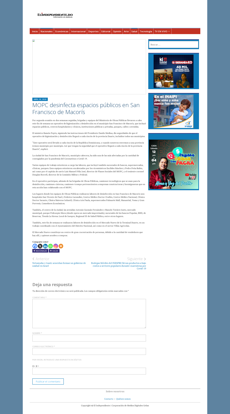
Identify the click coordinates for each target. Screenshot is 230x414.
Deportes (93, 31)
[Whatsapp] (50, 246)
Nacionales (46, 31)
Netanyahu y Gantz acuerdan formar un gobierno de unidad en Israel (59, 262)
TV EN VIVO (161, 31)
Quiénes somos (123, 398)
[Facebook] (35, 246)
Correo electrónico (43, 346)
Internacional (78, 31)
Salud (134, 31)
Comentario (39, 297)
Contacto (108, 398)
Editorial (105, 31)
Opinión (117, 31)
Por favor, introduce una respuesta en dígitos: (57, 359)
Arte (126, 31)
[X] (40, 246)
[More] (61, 246)
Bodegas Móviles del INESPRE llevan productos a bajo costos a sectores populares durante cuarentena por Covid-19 (118, 263)
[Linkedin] (45, 246)
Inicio (35, 31)
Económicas (61, 31)
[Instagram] (55, 246)
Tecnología (146, 31)
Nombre (37, 333)
